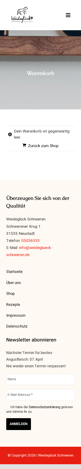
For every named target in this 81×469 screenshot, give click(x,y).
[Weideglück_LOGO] (22, 6)
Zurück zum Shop (43, 146)
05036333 (30, 241)
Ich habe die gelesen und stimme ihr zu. (39, 409)
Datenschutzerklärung (44, 407)
